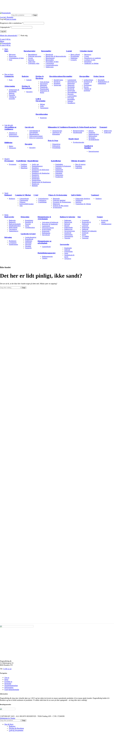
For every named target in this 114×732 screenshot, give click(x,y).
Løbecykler (31, 61)
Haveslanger (44, 83)
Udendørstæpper (106, 224)
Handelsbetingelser (11, 685)
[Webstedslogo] (5, 13)
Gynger (86, 56)
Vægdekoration (30, 227)
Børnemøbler (46, 51)
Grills (42, 106)
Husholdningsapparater (47, 253)
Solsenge (70, 101)
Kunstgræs (43, 118)
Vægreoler (85, 238)
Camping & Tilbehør (23, 195)
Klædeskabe (68, 248)
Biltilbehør (8, 142)
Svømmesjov (9, 76)
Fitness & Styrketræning (57, 195)
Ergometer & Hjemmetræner (62, 202)
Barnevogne (12, 56)
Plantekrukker (44, 89)
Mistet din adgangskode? (8, 35)
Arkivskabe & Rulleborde (50, 222)
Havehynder (71, 90)
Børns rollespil (75, 54)
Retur (6, 680)
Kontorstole (45, 231)
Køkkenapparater (47, 256)
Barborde (67, 224)
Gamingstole (46, 226)
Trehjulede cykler (33, 63)
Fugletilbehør (21, 161)
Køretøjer (31, 60)
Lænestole (85, 226)
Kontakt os (8, 682)
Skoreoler (28, 244)
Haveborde (70, 89)
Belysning (8, 237)
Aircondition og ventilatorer (10, 128)
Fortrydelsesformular (11, 689)
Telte (21, 206)
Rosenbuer (57, 83)
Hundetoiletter (36, 180)
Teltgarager (12, 148)
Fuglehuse (24, 166)
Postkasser (92, 132)
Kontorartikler (46, 229)
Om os (6, 678)
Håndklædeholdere (15, 226)
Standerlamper (13, 244)
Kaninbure (78, 166)
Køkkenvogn (68, 229)
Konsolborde (29, 239)
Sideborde (85, 229)
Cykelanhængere (43, 198)
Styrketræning (57, 207)
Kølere (11, 146)
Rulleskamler (46, 233)
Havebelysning (58, 80)
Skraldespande (77, 132)
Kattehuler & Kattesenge (63, 166)
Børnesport (87, 54)
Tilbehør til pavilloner (87, 89)
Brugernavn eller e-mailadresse (11, 23)
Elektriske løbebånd (59, 200)
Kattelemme (59, 171)
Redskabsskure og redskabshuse (103, 82)
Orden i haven (98, 76)
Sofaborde (85, 233)
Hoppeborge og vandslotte (92, 58)
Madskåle (35, 185)
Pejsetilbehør (56, 147)
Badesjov (25, 76)
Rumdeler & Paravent (29, 223)
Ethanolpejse (56, 144)
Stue (79, 217)
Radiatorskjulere (94, 134)
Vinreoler (67, 238)
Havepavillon (84, 76)
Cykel (36, 195)
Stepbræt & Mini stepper (60, 206)
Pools (10, 80)
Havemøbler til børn (52, 61)
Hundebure (35, 168)
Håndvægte (56, 204)
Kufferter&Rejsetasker (26, 204)
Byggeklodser (75, 56)
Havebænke (71, 87)
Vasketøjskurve (13, 231)
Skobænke (28, 242)
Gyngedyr (74, 60)
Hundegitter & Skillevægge (40, 170)
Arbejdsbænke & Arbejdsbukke (34, 131)
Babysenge (12, 54)
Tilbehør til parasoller (12, 97)
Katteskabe (58, 173)
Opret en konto (11, 19)
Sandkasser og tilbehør (91, 63)
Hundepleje (35, 175)
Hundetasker (36, 178)
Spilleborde (79, 200)
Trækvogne (107, 132)
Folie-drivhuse (44, 82)
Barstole (66, 226)
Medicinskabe (13, 227)
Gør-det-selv (29, 127)
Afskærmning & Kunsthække (14, 90)
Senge (66, 253)
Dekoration (25, 217)
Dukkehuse (74, 58)
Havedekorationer (56, 76)
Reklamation (8, 687)
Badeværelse (9, 217)
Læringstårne (50, 63)
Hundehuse (35, 171)
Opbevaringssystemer (36, 136)
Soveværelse (64, 244)
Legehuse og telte (89, 60)
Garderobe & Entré (28, 234)
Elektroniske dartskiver (82, 198)
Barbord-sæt (68, 222)
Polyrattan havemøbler (71, 98)
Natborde (67, 250)
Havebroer (57, 81)
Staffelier (78, 202)
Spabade (29, 80)
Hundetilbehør (32, 161)
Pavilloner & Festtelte (88, 82)
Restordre (7, 683)
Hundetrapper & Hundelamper (41, 182)
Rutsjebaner (88, 61)
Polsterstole (85, 227)
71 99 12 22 (31, 3)
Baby (6, 51)
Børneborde (49, 54)
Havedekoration (42, 114)
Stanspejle (28, 248)
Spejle (27, 226)
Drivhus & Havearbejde (27, 87)
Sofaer (84, 234)
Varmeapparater (14, 136)
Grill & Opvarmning (40, 100)
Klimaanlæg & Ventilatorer (58, 127)
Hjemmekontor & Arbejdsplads (44, 218)
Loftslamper (13, 242)
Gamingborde (46, 246)
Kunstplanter (29, 220)
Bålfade (42, 104)
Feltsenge (22, 202)
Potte (10, 60)
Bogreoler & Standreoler (50, 224)
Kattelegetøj (59, 170)
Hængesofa (70, 85)
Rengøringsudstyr (78, 131)
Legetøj (69, 51)
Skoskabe (28, 246)
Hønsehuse (24, 168)
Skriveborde (46, 235)
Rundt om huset (90, 127)
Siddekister (28, 241)
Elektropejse (56, 146)
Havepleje (29, 92)
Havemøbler (67, 76)
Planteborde (44, 87)
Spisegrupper (68, 234)
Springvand (57, 85)
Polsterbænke (68, 251)
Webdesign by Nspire (7, 718)
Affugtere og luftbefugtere (13, 133)
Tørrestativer (13, 229)
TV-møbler (85, 236)
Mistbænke (43, 85)
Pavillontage (88, 85)
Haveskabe (101, 80)
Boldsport (8, 195)
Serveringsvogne (69, 231)
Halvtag (91, 131)
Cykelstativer (42, 200)
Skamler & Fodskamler (89, 231)
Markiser (11, 93)
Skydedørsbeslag (94, 139)
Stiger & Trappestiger (36, 138)
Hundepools (35, 177)
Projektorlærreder (78, 142)
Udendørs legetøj (86, 51)
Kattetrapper (59, 175)
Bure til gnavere (80, 164)
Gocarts (30, 58)
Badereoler (12, 220)
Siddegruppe (50, 67)
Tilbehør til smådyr (78, 161)
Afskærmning (9, 86)
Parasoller (12, 95)
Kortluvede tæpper (104, 221)
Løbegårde (78, 168)
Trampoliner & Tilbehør (83, 204)
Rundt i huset (74, 139)
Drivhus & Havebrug (40, 77)
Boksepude (56, 198)
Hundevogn (35, 184)
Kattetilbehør (56, 161)
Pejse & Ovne (53, 141)
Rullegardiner (93, 136)
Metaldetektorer (34, 134)
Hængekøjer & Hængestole (72, 82)
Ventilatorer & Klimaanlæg (56, 133)
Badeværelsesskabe (15, 224)
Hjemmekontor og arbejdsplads (44, 242)
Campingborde (24, 198)
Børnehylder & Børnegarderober (56, 56)
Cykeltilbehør (42, 202)
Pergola (86, 87)
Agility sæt (35, 164)
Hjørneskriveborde (48, 228)
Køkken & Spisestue (67, 217)
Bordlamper (12, 241)
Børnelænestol (50, 58)
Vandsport (95, 195)
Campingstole (71, 80)
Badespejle (12, 222)
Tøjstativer (67, 258)
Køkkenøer (67, 220)
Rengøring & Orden (76, 127)
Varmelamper (44, 108)
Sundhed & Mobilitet (88, 147)
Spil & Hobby (76, 195)
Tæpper (100, 217)
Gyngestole (85, 220)
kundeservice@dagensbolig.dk (11, 3)
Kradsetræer (59, 177)
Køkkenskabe (68, 227)
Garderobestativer (30, 237)
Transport (103, 127)
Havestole (70, 94)
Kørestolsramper (94, 151)
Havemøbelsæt (72, 92)
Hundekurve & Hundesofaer (41, 173)
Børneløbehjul (32, 54)
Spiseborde (67, 233)
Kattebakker (59, 164)
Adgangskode (5, 27)
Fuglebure (24, 164)
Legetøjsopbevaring (52, 65)
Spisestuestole (68, 236)
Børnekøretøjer (29, 51)
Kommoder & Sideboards (86, 223)
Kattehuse (58, 168)
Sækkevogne (108, 131)
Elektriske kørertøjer (34, 56)
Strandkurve (71, 103)
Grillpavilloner (88, 80)
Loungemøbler (72, 96)
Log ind (3, 31)
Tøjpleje (44, 258)
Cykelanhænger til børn (16, 58)
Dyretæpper (9, 161)
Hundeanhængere (37, 166)
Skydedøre (92, 138)
